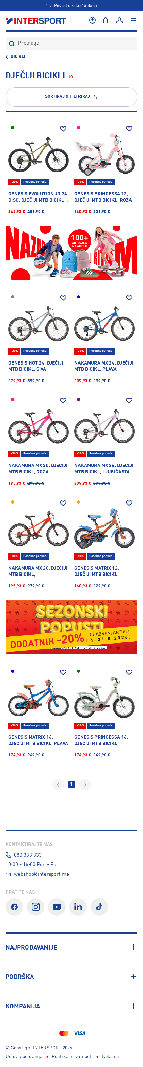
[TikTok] (99, 907)
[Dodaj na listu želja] (63, 129)
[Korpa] (105, 20)
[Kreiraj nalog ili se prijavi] (119, 20)
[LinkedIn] (78, 907)
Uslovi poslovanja (24, 1056)
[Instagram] (35, 907)
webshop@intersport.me (41, 874)
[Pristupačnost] (92, 20)
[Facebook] (14, 907)
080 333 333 (28, 855)
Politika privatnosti (72, 1056)
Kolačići (110, 1056)
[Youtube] (57, 907)
